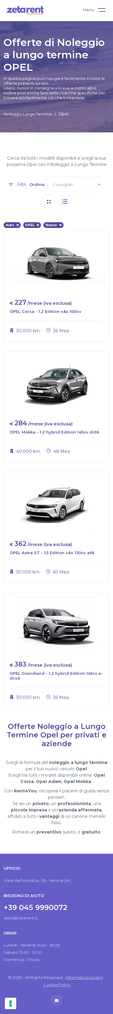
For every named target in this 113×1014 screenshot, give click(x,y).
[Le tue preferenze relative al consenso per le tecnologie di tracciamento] (10, 1003)
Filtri (21, 184)
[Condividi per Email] (56, 1001)
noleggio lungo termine (28, 114)
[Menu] (105, 11)
